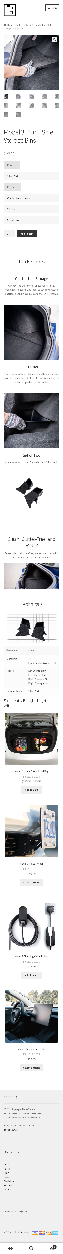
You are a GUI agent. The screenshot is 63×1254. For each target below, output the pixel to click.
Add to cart (27, 233)
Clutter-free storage (18, 198)
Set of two (13, 220)
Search (31, 1248)
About (7, 1164)
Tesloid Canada (19, 1232)
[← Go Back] (23, 28)
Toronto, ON (11, 1129)
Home (10, 25)
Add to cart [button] (31, 789)
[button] (54, 39)
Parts (7, 1168)
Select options (31, 882)
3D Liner (11, 209)
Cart (48, 1245)
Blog (6, 1172)
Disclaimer (10, 1181)
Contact (8, 1189)
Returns (8, 1185)
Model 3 (19, 25)
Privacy (8, 1177)
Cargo (28, 25)
